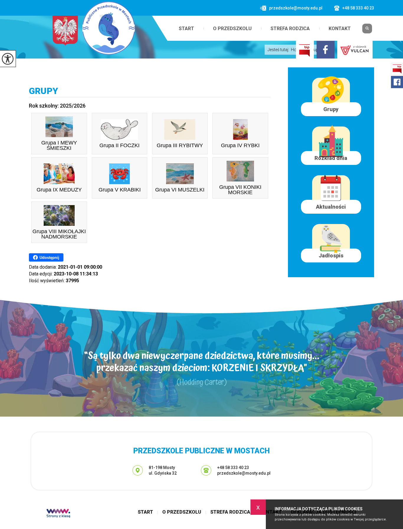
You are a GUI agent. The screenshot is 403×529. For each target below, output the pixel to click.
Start (186, 28)
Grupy (43, 91)
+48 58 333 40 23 (358, 8)
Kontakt (340, 28)
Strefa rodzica (290, 28)
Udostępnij (49, 257)
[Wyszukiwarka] (367, 30)
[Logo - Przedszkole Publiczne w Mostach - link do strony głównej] (108, 28)
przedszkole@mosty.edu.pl (295, 8)
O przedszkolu (232, 28)
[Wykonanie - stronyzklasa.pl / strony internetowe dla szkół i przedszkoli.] (58, 514)
